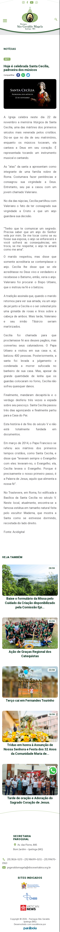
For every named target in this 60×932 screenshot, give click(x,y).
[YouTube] (31, 2)
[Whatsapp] (36, 2)
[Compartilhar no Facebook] (18, 75)
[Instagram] (23, 2)
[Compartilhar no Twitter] (28, 75)
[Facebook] (27, 2)
